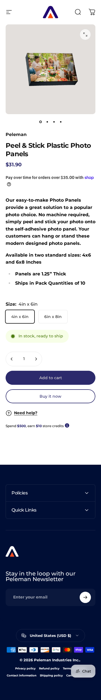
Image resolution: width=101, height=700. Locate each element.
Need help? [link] (25, 413)
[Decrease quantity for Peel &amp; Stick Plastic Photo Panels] (12, 359)
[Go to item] (40, 122)
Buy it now (50, 396)
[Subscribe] (85, 597)
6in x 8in (53, 316)
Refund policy (49, 668)
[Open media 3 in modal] (85, 34)
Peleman (16, 134)
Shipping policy (51, 675)
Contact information (21, 675)
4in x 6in (20, 316)
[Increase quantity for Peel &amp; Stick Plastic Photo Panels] (36, 359)
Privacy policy (25, 668)
